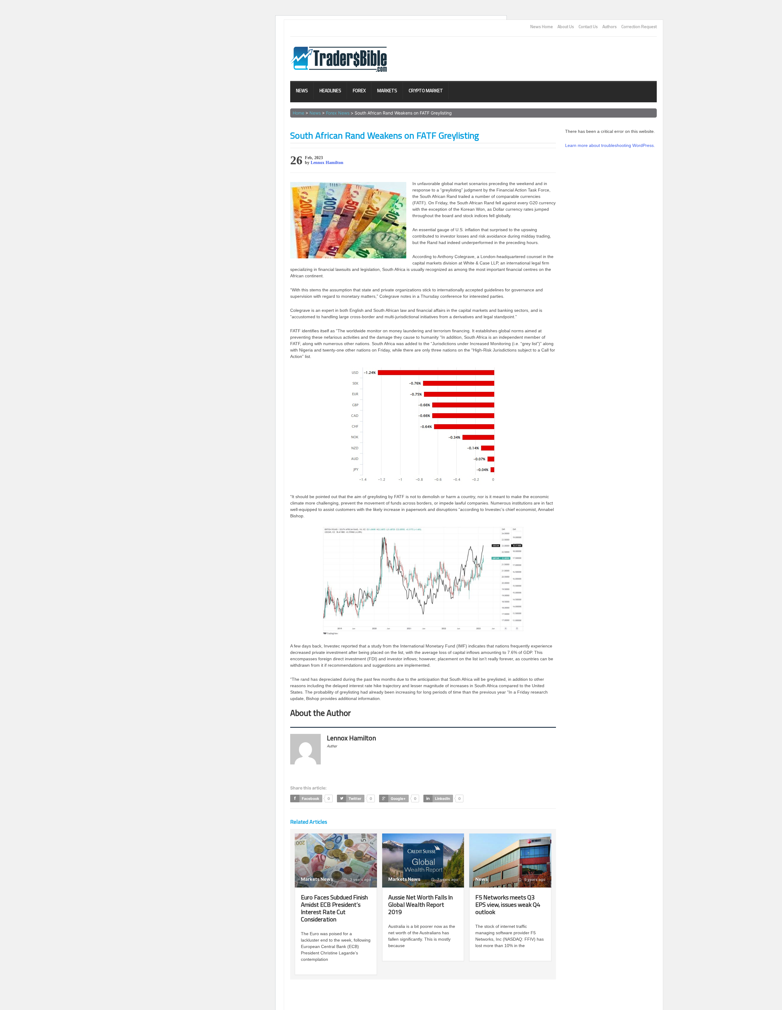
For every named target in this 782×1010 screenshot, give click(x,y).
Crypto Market (426, 90)
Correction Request (639, 26)
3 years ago (360, 879)
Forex (359, 90)
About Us (565, 26)
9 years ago (534, 879)
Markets (387, 90)
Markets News (317, 879)
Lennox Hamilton (327, 162)
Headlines (330, 90)
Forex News (337, 112)
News (302, 90)
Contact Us (588, 26)
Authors (609, 26)
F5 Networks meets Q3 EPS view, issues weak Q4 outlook (507, 904)
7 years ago (447, 879)
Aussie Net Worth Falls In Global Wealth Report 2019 (420, 904)
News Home (541, 26)
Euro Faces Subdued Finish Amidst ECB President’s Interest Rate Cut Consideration (334, 908)
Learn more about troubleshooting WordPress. (610, 145)
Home (298, 112)
